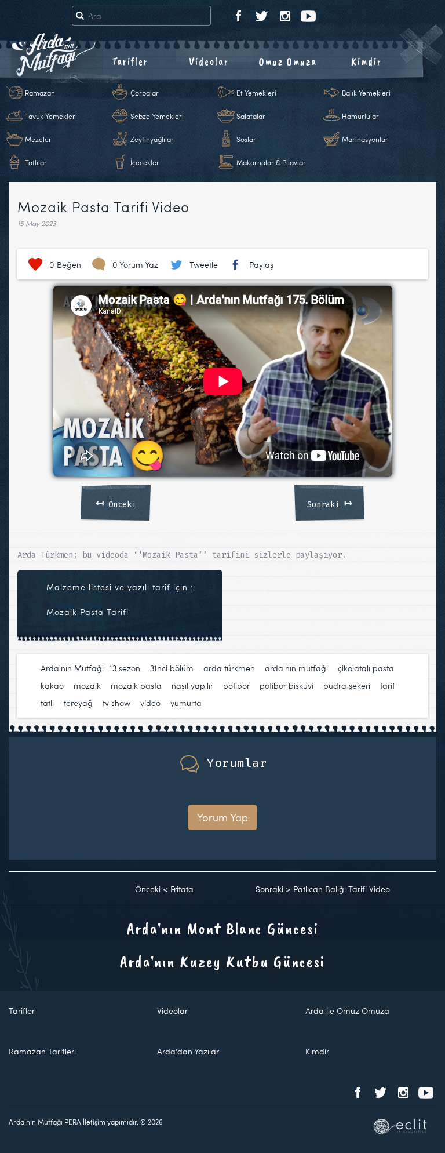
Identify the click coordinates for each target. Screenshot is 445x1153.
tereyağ (78, 702)
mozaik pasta (136, 685)
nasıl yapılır (192, 685)
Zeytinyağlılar (152, 139)
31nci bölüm (172, 668)
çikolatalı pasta (366, 668)
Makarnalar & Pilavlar (271, 162)
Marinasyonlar (365, 139)
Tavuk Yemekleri (51, 116)
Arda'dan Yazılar (188, 1051)
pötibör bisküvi (286, 685)
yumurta (186, 702)
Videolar (209, 61)
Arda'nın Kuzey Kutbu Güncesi (222, 961)
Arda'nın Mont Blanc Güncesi (223, 928)
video (150, 702)
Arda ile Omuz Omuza (347, 1010)
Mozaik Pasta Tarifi (87, 611)
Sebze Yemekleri (157, 116)
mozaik (87, 685)
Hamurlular (360, 116)
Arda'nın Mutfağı (72, 668)
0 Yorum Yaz (135, 264)
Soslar (246, 139)
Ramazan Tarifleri (42, 1051)
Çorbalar (144, 92)
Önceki (116, 502)
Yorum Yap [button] (222, 817)
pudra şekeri (346, 685)
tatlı (47, 702)
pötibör (236, 685)
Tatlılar (36, 162)
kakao (52, 685)
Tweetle (203, 264)
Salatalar (250, 116)
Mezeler (38, 139)
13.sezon (125, 668)
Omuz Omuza (288, 61)
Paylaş (261, 264)
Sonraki (329, 502)
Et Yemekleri (256, 92)
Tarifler (130, 61)
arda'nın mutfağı (296, 668)
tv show (116, 702)
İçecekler (144, 162)
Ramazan (40, 92)
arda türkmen (229, 668)
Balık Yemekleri (366, 92)
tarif (387, 685)
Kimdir (366, 61)
